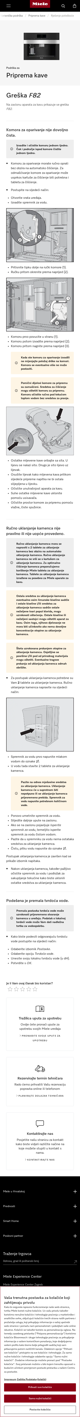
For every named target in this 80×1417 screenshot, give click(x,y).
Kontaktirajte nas (41, 1160)
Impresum (10, 1379)
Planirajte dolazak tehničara (41, 1096)
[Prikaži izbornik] (8, 6)
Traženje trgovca (17, 1254)
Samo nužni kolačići (40, 1398)
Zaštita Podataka (27, 1379)
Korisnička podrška (11, 15)
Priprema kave (36, 15)
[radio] (10, 989)
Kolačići (41, 1379)
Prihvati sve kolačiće (40, 1387)
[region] (40, 1351)
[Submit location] (75, 1261)
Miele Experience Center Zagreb (23, 1284)
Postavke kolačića (40, 1409)
